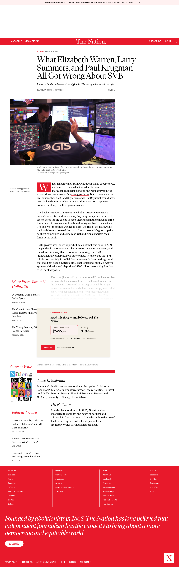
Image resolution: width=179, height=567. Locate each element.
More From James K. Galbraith (29, 284)
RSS (152, 491)
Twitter (153, 479)
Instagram (154, 483)
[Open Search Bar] (175, 41)
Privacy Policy (128, 2)
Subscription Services (64, 487)
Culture (11, 487)
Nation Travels (109, 496)
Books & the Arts (15, 491)
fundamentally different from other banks (61, 255)
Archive (58, 483)
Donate (14, 543)
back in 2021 (105, 244)
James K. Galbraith (44, 90)
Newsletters (32, 41)
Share (110, 90)
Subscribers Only (59, 313)
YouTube (154, 487)
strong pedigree (80, 194)
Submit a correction (45, 365)
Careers (72, 562)
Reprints (59, 491)
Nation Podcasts (110, 500)
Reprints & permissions (88, 365)
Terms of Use (27, 562)
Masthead (59, 479)
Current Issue (61, 475)
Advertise (107, 483)
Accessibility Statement (47, 562)
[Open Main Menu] (4, 41)
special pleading (76, 190)
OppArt (11, 496)
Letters (11, 504)
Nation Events (109, 487)
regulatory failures (101, 190)
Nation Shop (108, 491)
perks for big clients (56, 219)
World (10, 479)
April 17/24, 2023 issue (20, 191)
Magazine (16, 41)
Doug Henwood (18, 432)
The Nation (59, 90)
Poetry (11, 500)
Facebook (154, 475)
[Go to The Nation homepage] (91, 41)
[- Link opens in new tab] (70, 404)
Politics (11, 475)
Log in (72, 347)
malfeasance (59, 190)
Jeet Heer (16, 461)
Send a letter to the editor (66, 365)
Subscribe (155, 41)
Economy (41, 51)
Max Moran (16, 446)
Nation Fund (85, 562)
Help (63, 562)
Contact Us (107, 479)
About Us (107, 475)
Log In (167, 41)
